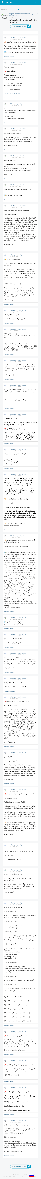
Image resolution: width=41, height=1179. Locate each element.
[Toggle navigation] (38, 2)
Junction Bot (16, 1175)
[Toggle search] (35, 2)
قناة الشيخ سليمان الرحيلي (12, 93)
